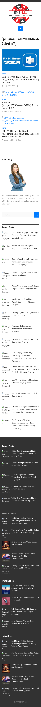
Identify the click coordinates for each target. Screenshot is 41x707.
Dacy (20, 86)
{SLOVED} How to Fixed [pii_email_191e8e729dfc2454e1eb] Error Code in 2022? (20, 134)
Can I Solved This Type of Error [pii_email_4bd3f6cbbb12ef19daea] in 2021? (20, 79)
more (4, 74)
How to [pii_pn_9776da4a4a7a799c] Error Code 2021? (20, 105)
